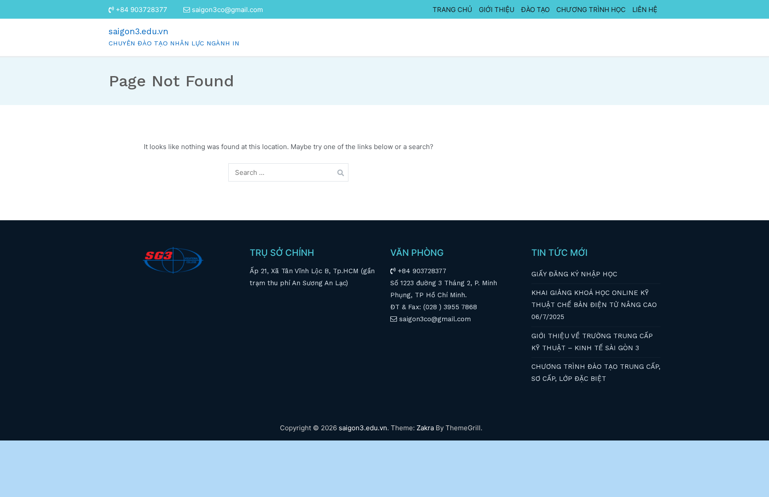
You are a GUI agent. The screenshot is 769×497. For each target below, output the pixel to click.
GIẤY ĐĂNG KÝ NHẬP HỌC (574, 274)
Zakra (425, 428)
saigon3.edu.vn (138, 31)
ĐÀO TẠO (535, 9)
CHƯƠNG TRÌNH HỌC (591, 9)
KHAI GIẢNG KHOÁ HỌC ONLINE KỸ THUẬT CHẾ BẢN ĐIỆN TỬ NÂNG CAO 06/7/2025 (594, 305)
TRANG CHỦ (452, 9)
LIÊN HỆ (644, 9)
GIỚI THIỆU (496, 9)
